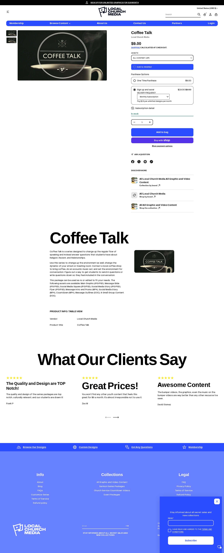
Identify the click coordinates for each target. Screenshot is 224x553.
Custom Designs (88, 447)
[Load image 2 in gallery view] (11, 40)
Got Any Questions (142, 447)
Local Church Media (140, 37)
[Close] (217, 501)
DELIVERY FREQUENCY (146, 93)
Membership (195, 447)
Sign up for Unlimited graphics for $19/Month (114, 2)
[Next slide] (116, 417)
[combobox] (181, 14)
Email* (171, 518)
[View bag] (216, 14)
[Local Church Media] (112, 12)
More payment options (162, 146)
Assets (134, 53)
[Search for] (199, 14)
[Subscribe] (127, 525)
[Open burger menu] (7, 12)
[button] (183, 14)
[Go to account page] (210, 14)
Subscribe (191, 540)
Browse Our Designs (34, 447)
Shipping (135, 47)
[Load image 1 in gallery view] (11, 33)
